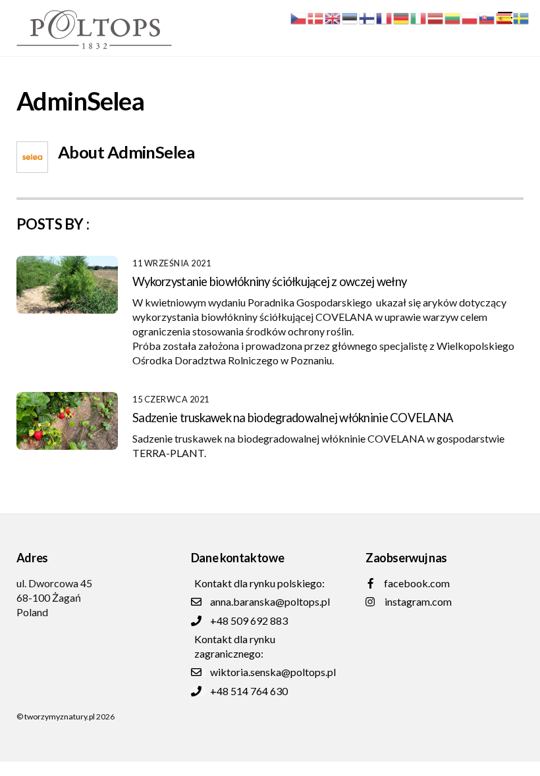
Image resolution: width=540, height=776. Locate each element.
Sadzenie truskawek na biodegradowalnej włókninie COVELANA (292, 417)
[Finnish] (367, 17)
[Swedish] (521, 17)
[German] (401, 17)
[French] (384, 17)
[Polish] (470, 17)
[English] (333, 17)
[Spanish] (504, 17)
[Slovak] (487, 17)
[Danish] (316, 17)
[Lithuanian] (453, 17)
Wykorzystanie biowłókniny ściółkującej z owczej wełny (269, 281)
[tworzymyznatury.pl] (94, 43)
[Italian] (418, 17)
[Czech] (299, 17)
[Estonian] (350, 17)
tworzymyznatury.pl (59, 716)
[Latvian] (436, 17)
